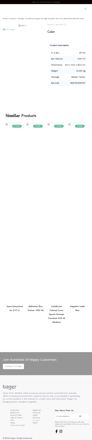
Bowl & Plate (16, 415)
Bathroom (14, 412)
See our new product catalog (46, 2)
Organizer (37, 410)
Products (12, 18)
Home (5, 18)
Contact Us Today (13, 366)
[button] (68, 45)
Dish (12, 420)
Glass (12, 423)
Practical (36, 412)
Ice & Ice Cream (17, 425)
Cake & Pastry (16, 418)
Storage (21, 18)
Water (35, 423)
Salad (35, 415)
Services (36, 418)
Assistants (14, 410)
